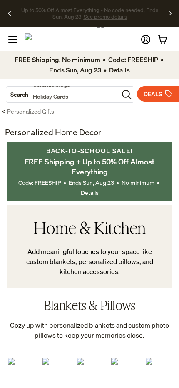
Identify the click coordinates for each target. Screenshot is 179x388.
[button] (145, 39)
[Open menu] (12, 39)
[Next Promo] (170, 13)
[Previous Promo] (12, 13)
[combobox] (62, 94)
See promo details (89, 16)
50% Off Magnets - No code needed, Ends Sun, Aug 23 (88, 9)
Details (90, 192)
